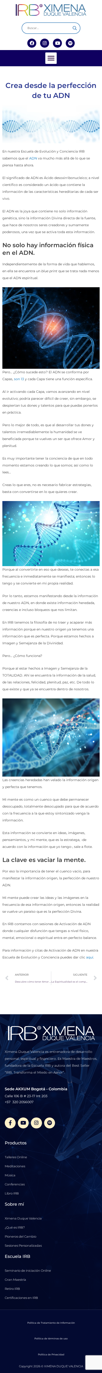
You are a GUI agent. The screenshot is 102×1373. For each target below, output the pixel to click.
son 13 (18, 379)
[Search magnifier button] (74, 28)
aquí (89, 957)
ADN (33, 158)
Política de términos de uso (51, 1338)
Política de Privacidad (51, 1354)
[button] (51, 58)
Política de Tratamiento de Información (51, 1322)
